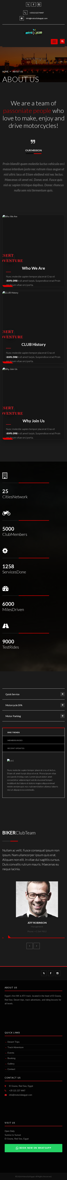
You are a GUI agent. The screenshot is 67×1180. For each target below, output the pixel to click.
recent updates (15, 748)
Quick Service (12, 694)
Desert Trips (13, 1042)
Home (5, 71)
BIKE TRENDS (13, 732)
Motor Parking (13, 716)
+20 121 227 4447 (17, 1090)
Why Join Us (34, 421)
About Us (17, 71)
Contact (11, 1069)
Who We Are (33, 268)
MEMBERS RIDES (14, 740)
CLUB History (34, 344)
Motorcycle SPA (13, 705)
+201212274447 (37, 13)
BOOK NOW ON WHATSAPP (35, 1148)
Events (10, 1053)
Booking (11, 1058)
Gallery (10, 1063)
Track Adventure (15, 1047)
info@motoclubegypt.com (37, 18)
